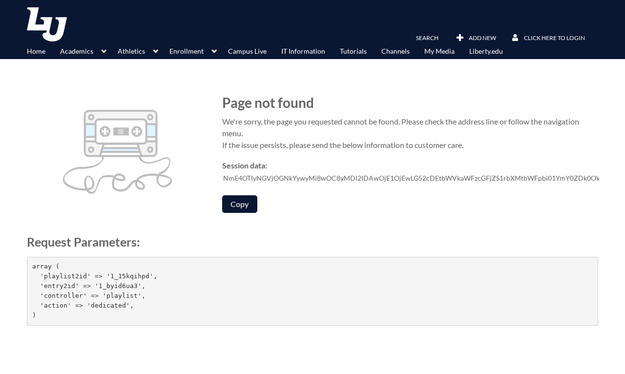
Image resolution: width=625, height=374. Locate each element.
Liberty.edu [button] (486, 51)
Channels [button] (395, 51)
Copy (239, 203)
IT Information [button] (303, 51)
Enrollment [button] (186, 51)
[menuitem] (43, 50)
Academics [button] (76, 51)
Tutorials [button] (353, 51)
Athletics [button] (131, 51)
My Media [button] (439, 51)
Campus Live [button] (247, 51)
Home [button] (36, 51)
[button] (421, 38)
